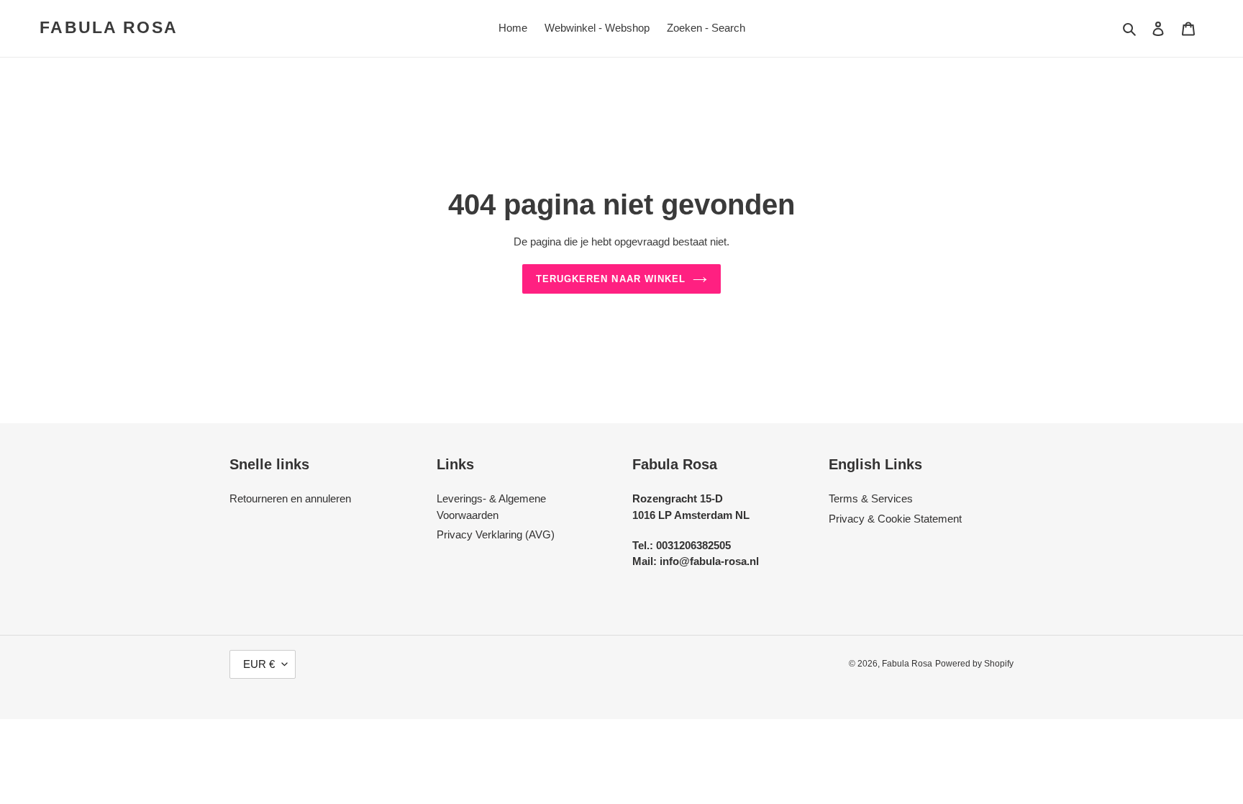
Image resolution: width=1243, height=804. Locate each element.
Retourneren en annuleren (290, 498)
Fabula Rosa (109, 27)
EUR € (259, 664)
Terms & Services (871, 498)
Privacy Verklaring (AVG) (496, 534)
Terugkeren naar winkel (611, 279)
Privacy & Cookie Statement (895, 518)
